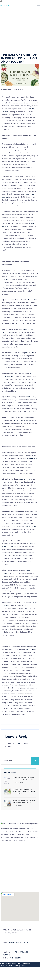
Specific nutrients (25, 479)
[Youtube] (8, 886)
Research (5, 153)
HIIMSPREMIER (6, 89)
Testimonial (5, 875)
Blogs (3, 865)
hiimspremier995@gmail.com (18, 942)
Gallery (3, 856)
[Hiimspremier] (5, 4)
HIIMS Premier (32, 458)
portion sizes (29, 353)
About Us (4, 850)
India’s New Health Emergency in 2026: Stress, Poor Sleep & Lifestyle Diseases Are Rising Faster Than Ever (24, 802)
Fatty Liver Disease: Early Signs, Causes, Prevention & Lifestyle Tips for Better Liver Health (23, 779)
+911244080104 (15, 958)
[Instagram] (13, 886)
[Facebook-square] (3, 886)
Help (23, 966)
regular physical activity (22, 420)
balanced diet (32, 300)
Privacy (2, 966)
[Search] (35, 761)
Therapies (4, 862)
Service (3, 853)
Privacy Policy (6, 881)
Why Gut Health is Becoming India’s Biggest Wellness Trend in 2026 (24, 790)
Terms (10, 966)
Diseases (4, 859)
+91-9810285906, (18, 952)
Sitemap (17, 966)
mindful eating (30, 397)
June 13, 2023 (18, 89)
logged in (18, 743)
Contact (4, 878)
